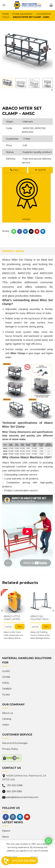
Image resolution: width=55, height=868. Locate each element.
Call (25, 145)
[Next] (48, 50)
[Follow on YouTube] (27, 817)
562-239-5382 (14, 791)
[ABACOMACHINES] (27, 5)
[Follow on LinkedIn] (20, 817)
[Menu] (4, 5)
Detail (8, 627)
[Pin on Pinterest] (36, 231)
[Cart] (51, 5)
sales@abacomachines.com (22, 797)
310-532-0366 (15, 785)
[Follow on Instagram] (13, 817)
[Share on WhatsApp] (13, 231)
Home (5, 14)
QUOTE (40, 170)
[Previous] (7, 50)
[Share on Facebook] (19, 231)
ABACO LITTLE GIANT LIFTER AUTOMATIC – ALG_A (12, 618)
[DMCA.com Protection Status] (11, 757)
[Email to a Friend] (31, 231)
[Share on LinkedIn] (42, 231)
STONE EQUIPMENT (22, 14)
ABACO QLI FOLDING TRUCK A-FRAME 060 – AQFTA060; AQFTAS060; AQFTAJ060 (40, 618)
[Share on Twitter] (25, 231)
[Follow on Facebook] (6, 817)
